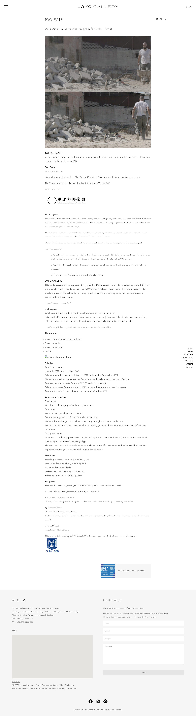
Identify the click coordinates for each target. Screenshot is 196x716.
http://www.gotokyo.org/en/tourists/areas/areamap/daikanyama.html (78, 327)
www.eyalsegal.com (54, 171)
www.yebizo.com (52, 189)
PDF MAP (16, 682)
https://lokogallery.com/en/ (58, 303)
